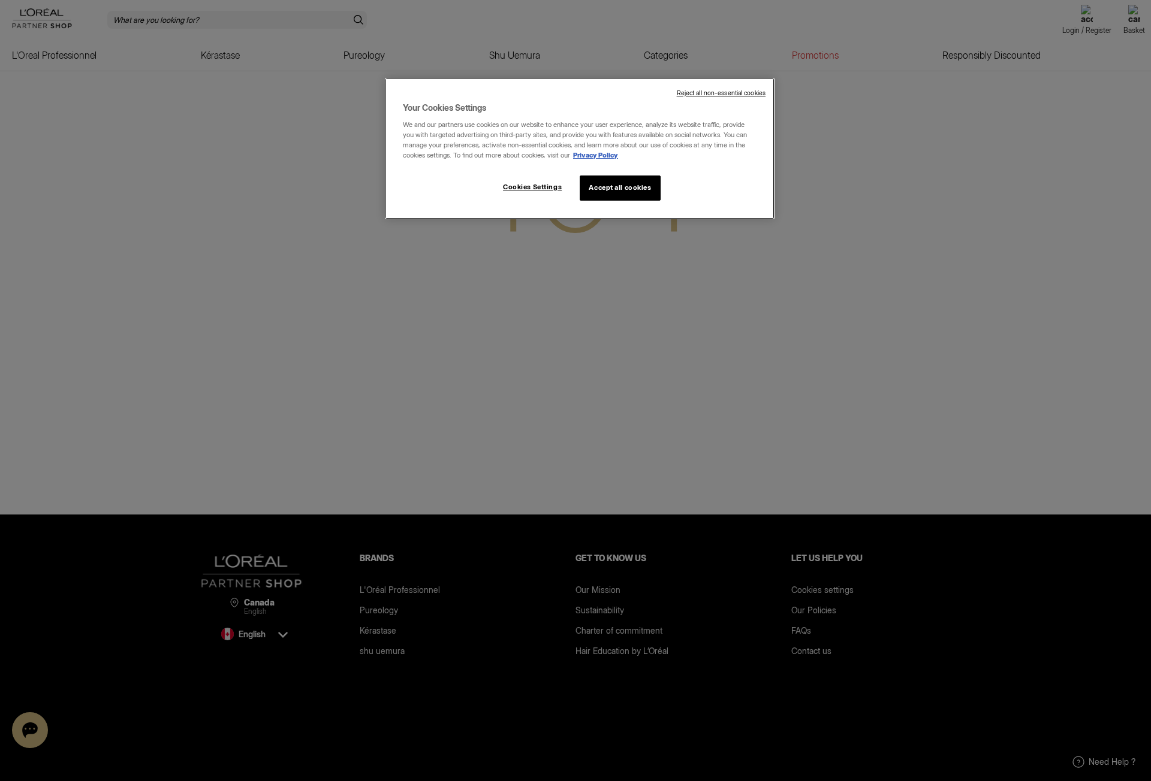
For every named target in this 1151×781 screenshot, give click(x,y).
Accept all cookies (620, 187)
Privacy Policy (595, 155)
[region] (580, 148)
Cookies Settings (532, 187)
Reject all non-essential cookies (721, 93)
